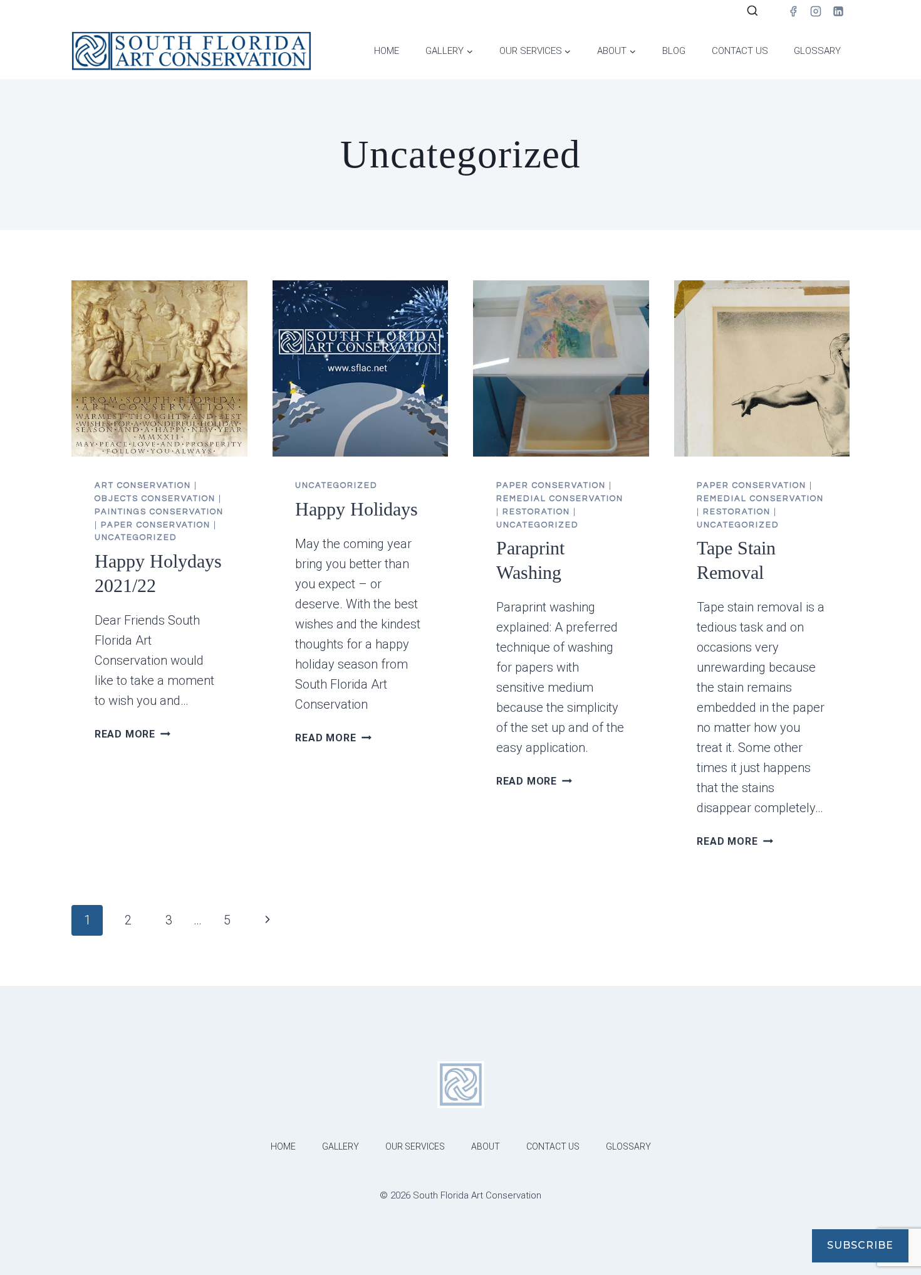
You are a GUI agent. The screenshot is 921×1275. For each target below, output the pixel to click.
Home (386, 50)
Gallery (340, 1146)
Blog (673, 50)
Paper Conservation (156, 525)
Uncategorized (136, 537)
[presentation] (159, 368)
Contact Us (740, 50)
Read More (132, 734)
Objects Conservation (155, 498)
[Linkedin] (838, 11)
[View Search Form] (752, 11)
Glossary (817, 50)
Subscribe (860, 1245)
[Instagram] (815, 11)
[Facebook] (793, 11)
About (485, 1146)
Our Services (415, 1146)
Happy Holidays (356, 509)
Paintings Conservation (159, 511)
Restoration (536, 511)
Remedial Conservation (559, 498)
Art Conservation (143, 485)
